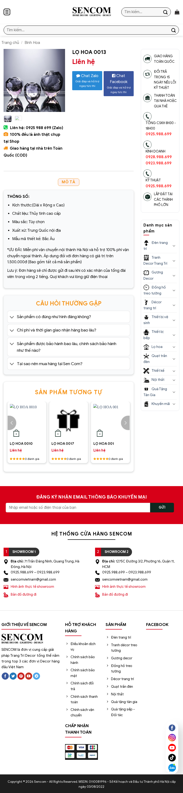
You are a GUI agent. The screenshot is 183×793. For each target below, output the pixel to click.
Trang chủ (10, 42)
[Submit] (165, 11)
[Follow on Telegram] (36, 676)
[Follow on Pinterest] (21, 676)
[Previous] (12, 423)
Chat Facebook (119, 84)
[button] (7, 12)
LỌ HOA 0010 (21, 443)
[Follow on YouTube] (28, 676)
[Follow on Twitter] (13, 676)
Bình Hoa (32, 42)
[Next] (125, 423)
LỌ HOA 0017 (62, 443)
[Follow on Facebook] (5, 676)
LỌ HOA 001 (103, 443)
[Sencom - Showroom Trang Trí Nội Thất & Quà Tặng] (92, 12)
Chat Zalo (87, 81)
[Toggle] (12, 317)
